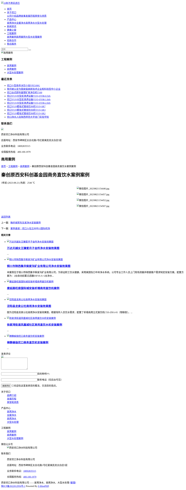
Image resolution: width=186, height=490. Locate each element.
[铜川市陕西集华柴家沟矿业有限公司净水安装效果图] (35, 259)
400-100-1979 (29, 477)
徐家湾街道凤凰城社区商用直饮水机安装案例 (34, 324)
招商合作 (11, 40)
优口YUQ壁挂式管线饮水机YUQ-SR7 (26, 106)
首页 (9, 9)
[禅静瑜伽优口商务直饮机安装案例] (25, 336)
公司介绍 (11, 16)
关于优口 (11, 12)
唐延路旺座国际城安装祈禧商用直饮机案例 (33, 288)
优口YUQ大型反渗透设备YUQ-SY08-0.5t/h (28, 96)
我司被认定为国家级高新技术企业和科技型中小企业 (33, 89)
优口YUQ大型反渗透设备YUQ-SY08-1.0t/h (28, 99)
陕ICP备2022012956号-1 (13, 486)
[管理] (73, 482)
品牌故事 (21, 16)
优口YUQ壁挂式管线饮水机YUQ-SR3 (26, 110)
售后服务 (11, 44)
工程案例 (11, 33)
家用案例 (11, 37)
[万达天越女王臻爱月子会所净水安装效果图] (30, 241)
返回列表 (5, 217)
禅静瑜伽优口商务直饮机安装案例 (27, 342)
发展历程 (30, 16)
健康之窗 (11, 30)
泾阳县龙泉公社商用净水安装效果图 (29, 306)
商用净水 (30, 23)
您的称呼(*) (43, 374)
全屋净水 (21, 23)
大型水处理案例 (34, 37)
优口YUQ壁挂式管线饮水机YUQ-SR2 (26, 113)
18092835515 (29, 471)
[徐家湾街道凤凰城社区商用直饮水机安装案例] (31, 318)
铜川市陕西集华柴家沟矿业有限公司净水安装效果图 (38, 266)
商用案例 (21, 37)
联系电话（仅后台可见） (50, 379)
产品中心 (11, 19)
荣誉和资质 (13, 402)
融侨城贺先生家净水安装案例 (25, 222)
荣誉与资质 (40, 16)
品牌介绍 (11, 395)
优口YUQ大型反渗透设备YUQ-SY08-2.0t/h (28, 103)
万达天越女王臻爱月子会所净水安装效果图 (33, 248)
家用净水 (11, 23)
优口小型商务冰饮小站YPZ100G (23, 85)
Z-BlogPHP (43, 486)
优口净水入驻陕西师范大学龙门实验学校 (28, 117)
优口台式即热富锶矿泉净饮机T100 (24, 92)
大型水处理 (40, 23)
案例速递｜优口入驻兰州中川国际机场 (30, 228)
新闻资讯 (11, 26)
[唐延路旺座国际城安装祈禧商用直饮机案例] (30, 281)
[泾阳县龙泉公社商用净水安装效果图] (26, 299)
